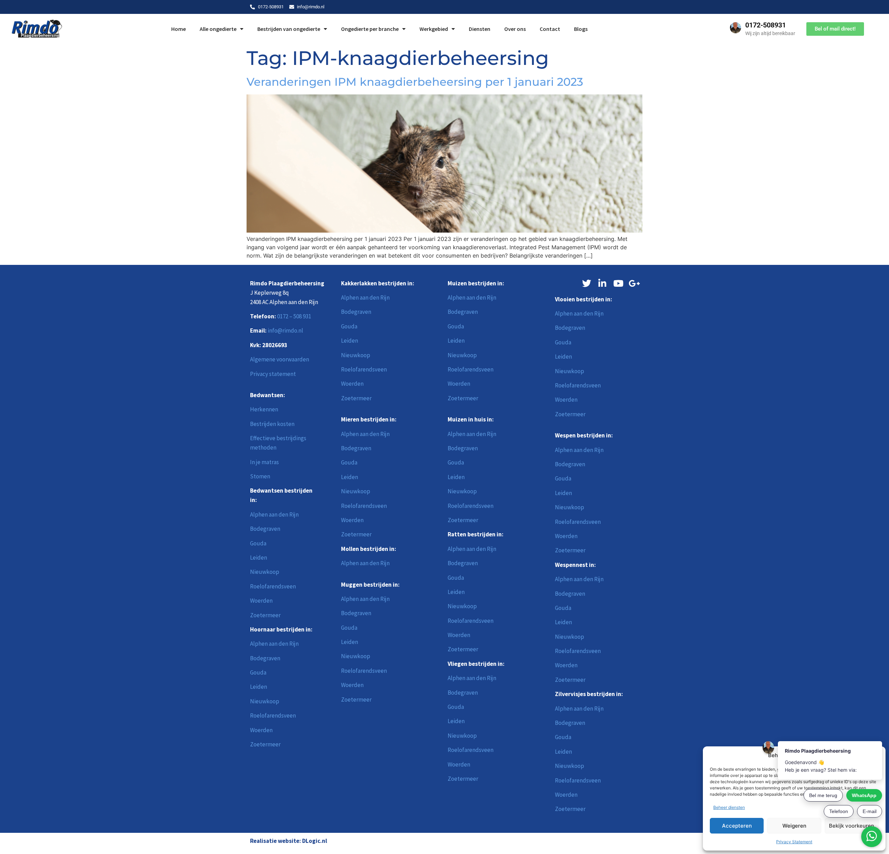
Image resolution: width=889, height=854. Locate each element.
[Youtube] (618, 283)
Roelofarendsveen (273, 586)
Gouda (258, 543)
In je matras (264, 462)
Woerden (261, 600)
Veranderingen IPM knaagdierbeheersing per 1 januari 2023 (415, 82)
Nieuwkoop (264, 572)
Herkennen (264, 409)
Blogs (581, 28)
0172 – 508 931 (294, 316)
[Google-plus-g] (634, 283)
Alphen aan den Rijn (274, 514)
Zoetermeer (265, 615)
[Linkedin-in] (602, 283)
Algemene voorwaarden (279, 359)
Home (178, 28)
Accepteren (737, 825)
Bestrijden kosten (272, 424)
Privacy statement (273, 374)
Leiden (258, 557)
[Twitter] (586, 283)
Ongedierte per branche (370, 28)
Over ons (515, 28)
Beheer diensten (729, 807)
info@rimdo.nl (285, 330)
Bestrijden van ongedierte (288, 28)
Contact (550, 28)
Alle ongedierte (218, 28)
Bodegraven (265, 529)
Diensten (479, 28)
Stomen (260, 476)
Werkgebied (433, 28)
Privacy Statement (794, 841)
